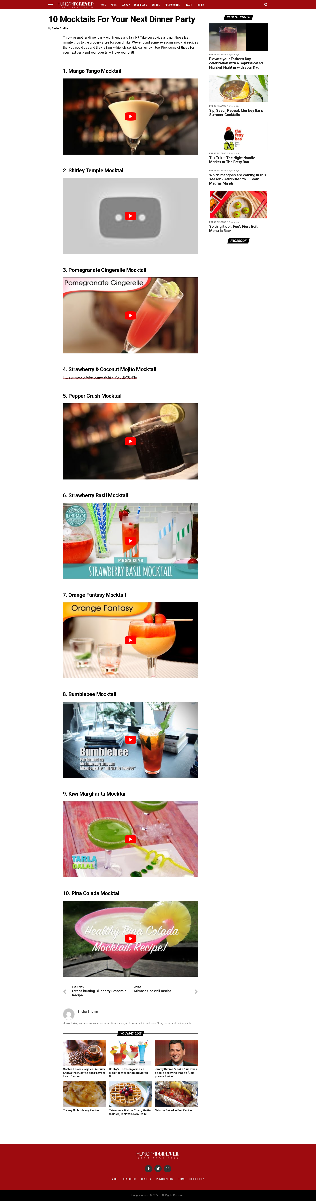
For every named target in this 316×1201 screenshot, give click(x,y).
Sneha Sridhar (60, 28)
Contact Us (129, 1179)
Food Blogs (140, 4)
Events (156, 4)
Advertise (146, 1179)
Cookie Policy (196, 1179)
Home (103, 4)
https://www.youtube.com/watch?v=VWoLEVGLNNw (100, 377)
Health (188, 4)
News (113, 4)
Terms (181, 1179)
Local (125, 4)
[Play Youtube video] (130, 116)
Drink (201, 4)
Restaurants (172, 4)
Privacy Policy (164, 1179)
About (115, 1179)
